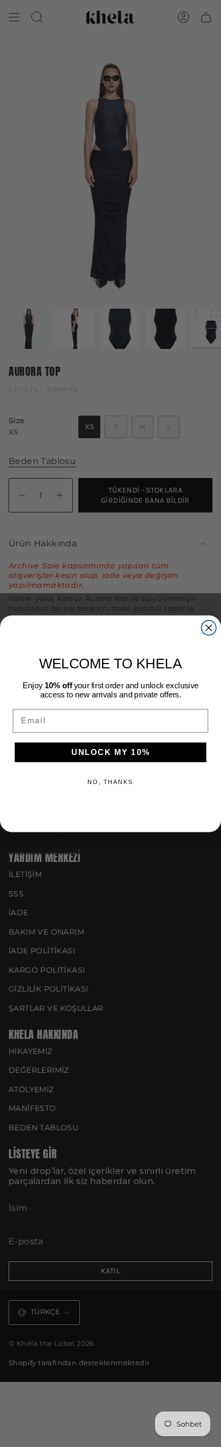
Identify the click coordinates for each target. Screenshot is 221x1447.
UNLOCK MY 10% (110, 751)
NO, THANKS (110, 781)
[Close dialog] (208, 627)
